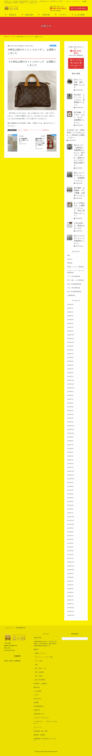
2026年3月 (70, 323)
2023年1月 (70, 467)
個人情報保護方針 (21, 627)
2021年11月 (70, 520)
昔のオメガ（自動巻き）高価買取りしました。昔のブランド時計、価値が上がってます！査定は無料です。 (79, 155)
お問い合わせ (37, 698)
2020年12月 (70, 562)
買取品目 (36, 649)
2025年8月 (70, 350)
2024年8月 (70, 395)
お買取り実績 (37, 637)
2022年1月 (70, 513)
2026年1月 (70, 331)
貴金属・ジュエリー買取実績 (75, 266)
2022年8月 (70, 486)
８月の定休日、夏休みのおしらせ (79, 225)
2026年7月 (70, 308)
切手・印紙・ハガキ (40, 668)
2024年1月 (70, 422)
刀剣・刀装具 (38, 676)
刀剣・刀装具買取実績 (73, 288)
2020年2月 (70, 600)
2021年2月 (70, 554)
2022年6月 (70, 494)
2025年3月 (70, 369)
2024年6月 (70, 403)
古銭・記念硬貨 (39, 672)
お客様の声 (37, 710)
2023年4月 (70, 456)
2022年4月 (70, 501)
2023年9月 (70, 437)
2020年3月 (70, 596)
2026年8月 (70, 304)
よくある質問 (37, 691)
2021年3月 (70, 550)
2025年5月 (70, 361)
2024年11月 (70, 384)
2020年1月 (70, 603)
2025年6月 (70, 357)
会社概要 (84, 1)
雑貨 (68, 255)
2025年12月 (70, 335)
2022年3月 (70, 505)
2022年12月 (70, 471)
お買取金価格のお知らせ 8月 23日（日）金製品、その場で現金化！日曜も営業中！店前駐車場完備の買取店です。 (46, 643)
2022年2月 (70, 509)
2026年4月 (70, 319)
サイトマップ (76, 1)
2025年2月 (70, 372)
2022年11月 (70, 475)
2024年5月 (70, 407)
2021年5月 (70, 543)
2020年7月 (70, 581)
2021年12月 (70, 516)
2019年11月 (70, 611)
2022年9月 (70, 482)
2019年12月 (70, 607)
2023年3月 (70, 460)
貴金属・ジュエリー (40, 653)
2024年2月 (70, 418)
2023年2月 (70, 463)
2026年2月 (70, 327)
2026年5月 (70, 316)
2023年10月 (70, 433)
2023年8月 (70, 441)
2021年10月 (70, 524)
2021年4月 (70, 547)
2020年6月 (70, 585)
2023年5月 (70, 452)
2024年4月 (70, 410)
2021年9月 (70, 528)
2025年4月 (70, 365)
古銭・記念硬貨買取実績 (74, 284)
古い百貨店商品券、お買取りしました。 (23, 140)
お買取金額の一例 (39, 714)
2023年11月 (70, 429)
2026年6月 (70, 312)
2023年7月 (70, 444)
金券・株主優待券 (40, 679)
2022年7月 (70, 490)
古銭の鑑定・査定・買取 (40, 731)
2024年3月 (70, 414)
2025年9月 (70, 346)
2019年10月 (70, 615)
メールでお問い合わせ (79, 8)
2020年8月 (70, 577)
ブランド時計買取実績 (73, 276)
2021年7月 (70, 535)
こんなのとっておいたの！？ (42, 717)
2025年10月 (70, 342)
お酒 (36, 664)
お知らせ (53, 45)
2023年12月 (70, 425)
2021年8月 (70, 532)
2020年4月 (70, 592)
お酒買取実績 (71, 295)
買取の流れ (37, 687)
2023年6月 (70, 448)
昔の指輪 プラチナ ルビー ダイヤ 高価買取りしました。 (79, 117)
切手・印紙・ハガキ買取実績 (75, 280)
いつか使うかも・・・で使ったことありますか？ (46, 722)
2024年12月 (70, 380)
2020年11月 (70, 566)
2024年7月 (70, 399)
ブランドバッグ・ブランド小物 (43, 657)
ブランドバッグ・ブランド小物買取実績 (39, 130)
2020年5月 (70, 588)
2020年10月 (70, 569)
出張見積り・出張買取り (40, 683)
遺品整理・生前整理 (39, 735)
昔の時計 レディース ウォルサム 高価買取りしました (79, 100)
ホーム (68, 1)
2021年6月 (70, 539)
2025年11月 (70, 338)
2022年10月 (70, 478)
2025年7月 (70, 353)
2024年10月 (70, 388)
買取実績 (25, 130)
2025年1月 (70, 376)
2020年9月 (70, 573)
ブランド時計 (38, 660)
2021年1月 (70, 558)
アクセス (36, 695)
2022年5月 (70, 497)
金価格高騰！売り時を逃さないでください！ (45, 739)
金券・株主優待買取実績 (74, 291)
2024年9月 (70, 391)
